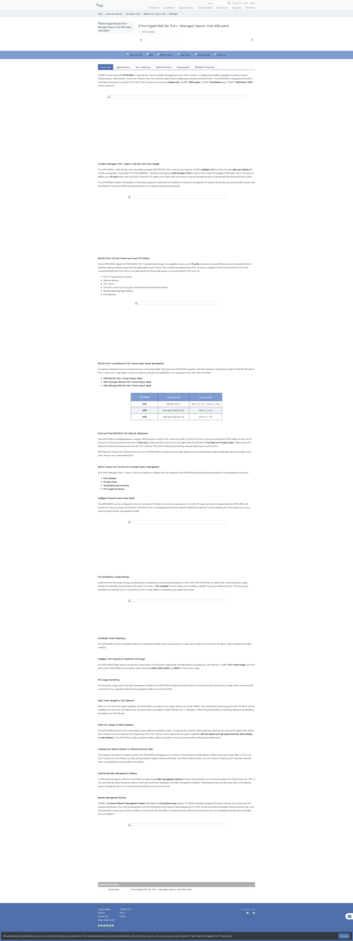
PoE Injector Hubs (133, 14)
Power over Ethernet (114, 14)
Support (236, 7)
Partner (250, 7)
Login (245, 3)
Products (154, 7)
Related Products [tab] (204, 67)
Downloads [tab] (183, 67)
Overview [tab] (105, 67)
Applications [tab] (123, 67)
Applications (186, 7)
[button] (141, 39)
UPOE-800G (173, 14)
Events (123, 916)
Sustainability (205, 7)
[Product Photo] (116, 26)
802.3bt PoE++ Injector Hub (154, 14)
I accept (344, 935)
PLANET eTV (125, 909)
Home (100, 14)
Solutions (169, 7)
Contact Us (237, 3)
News (122, 912)
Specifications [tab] (164, 67)
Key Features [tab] (143, 67)
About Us (222, 7)
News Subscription (107, 919)
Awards (101, 912)
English (252, 3)
